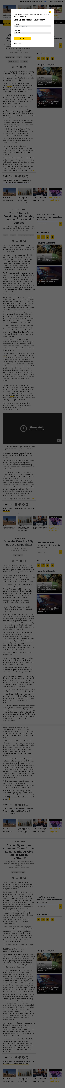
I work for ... (17, 30)
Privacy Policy (17, 43)
